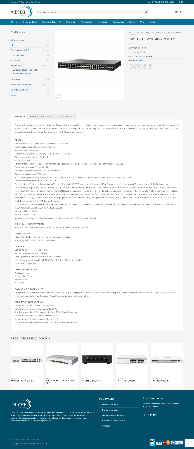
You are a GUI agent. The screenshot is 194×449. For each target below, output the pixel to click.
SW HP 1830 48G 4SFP (161, 381)
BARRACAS (140, 60)
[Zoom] (58, 96)
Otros (152, 21)
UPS (142, 21)
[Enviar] (146, 12)
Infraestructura (17, 40)
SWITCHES (133, 35)
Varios (13, 95)
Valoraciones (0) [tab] (65, 117)
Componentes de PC (51, 21)
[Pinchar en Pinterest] (145, 66)
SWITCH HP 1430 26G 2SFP (23, 381)
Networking (86, 21)
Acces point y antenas (22, 74)
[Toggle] (48, 50)
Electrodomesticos (19, 89)
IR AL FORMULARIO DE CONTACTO (160, 2)
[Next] (183, 366)
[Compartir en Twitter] (135, 66)
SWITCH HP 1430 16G (126, 381)
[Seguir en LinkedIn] (154, 415)
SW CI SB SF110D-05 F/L (91, 381)
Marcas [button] (16, 21)
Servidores (102, 21)
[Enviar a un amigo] (140, 66)
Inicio (131, 32)
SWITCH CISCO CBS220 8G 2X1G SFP (60, 381)
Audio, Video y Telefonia (124, 21)
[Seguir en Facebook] (177, 2)
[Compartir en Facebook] (131, 66)
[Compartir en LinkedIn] (150, 66)
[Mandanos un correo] (182, 2)
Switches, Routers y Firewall (166, 32)
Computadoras (30, 21)
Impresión (70, 21)
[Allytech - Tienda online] (21, 11)
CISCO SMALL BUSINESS (143, 56)
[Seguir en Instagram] (179, 2)
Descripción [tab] (19, 117)
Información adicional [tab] (41, 117)
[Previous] (11, 366)
